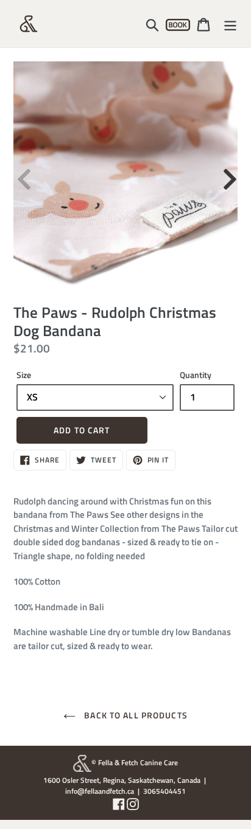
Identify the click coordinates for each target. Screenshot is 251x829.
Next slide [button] (228, 173)
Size (23, 374)
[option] (125, 173)
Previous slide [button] (22, 173)
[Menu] (230, 24)
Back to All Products (135, 715)
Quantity (195, 374)
